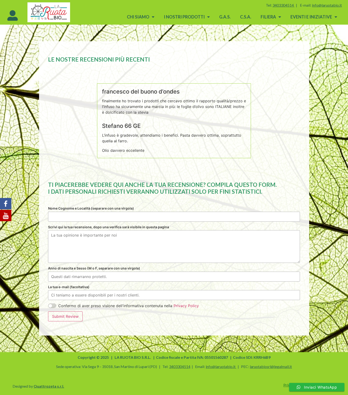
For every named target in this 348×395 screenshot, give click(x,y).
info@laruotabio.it (221, 366)
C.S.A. (245, 16)
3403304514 (283, 5)
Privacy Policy (186, 305)
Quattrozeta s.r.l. (49, 386)
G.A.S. (225, 16)
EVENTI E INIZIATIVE (311, 16)
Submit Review (65, 316)
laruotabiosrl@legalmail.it (271, 366)
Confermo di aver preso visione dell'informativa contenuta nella (128, 305)
